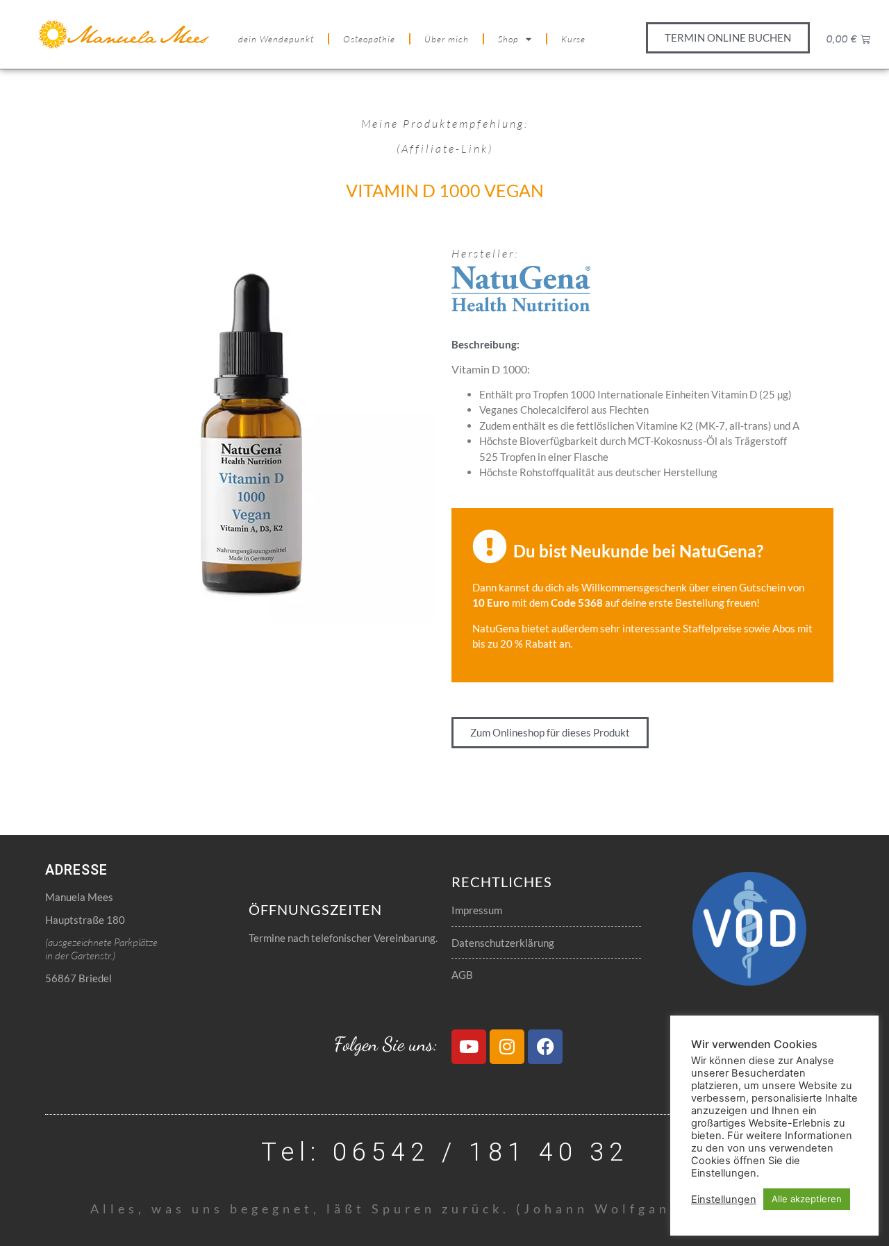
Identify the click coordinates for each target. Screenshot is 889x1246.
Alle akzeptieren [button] (807, 1198)
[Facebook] (545, 1046)
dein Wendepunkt (276, 38)
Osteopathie (369, 38)
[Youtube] (468, 1046)
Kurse (573, 38)
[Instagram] (507, 1046)
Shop (508, 38)
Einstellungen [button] (723, 1199)
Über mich (446, 38)
